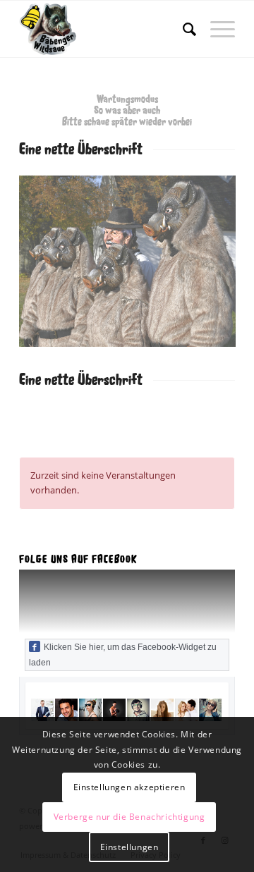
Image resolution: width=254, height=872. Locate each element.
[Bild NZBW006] (132, 266)
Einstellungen (129, 847)
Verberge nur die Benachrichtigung (129, 817)
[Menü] (215, 29)
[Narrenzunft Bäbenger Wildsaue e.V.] (105, 29)
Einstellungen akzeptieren (129, 787)
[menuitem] (182, 29)
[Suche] (182, 29)
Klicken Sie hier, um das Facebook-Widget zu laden (123, 655)
